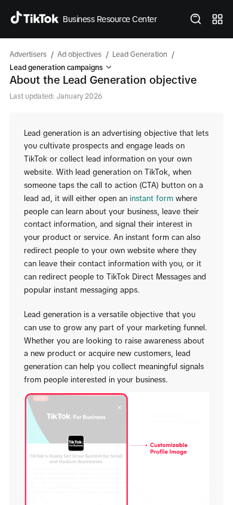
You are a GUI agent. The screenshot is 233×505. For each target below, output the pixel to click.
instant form (151, 198)
